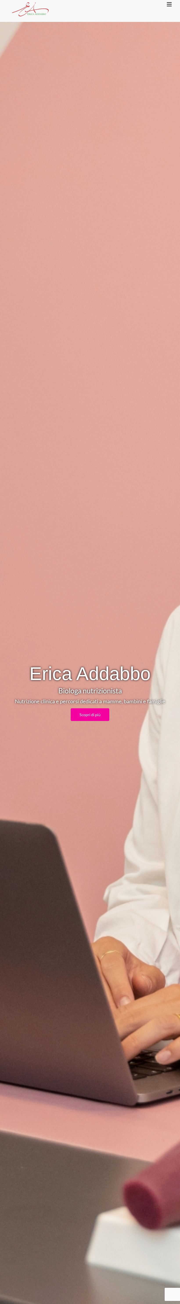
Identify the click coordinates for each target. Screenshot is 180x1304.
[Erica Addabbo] (30, 10)
